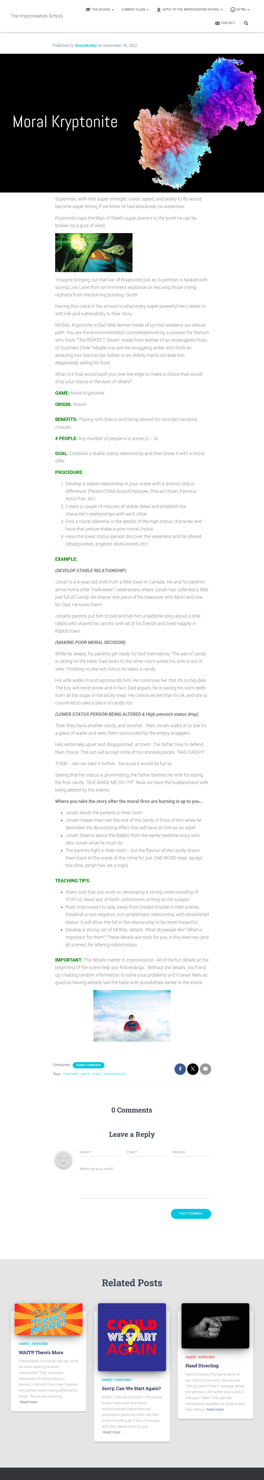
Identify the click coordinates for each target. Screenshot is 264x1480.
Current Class (133, 9)
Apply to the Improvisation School (191, 9)
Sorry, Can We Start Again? (131, 1388)
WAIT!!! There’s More (41, 1352)
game (85, 1074)
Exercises (70, 1074)
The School (101, 9)
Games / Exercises (88, 1065)
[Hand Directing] (215, 1325)
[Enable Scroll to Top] (253, 1469)
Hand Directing (202, 1365)
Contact (228, 23)
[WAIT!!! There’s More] (48, 1319)
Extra (241, 9)
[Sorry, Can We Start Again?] (132, 1337)
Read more (28, 1402)
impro (97, 1074)
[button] (112, 9)
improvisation (115, 1074)
